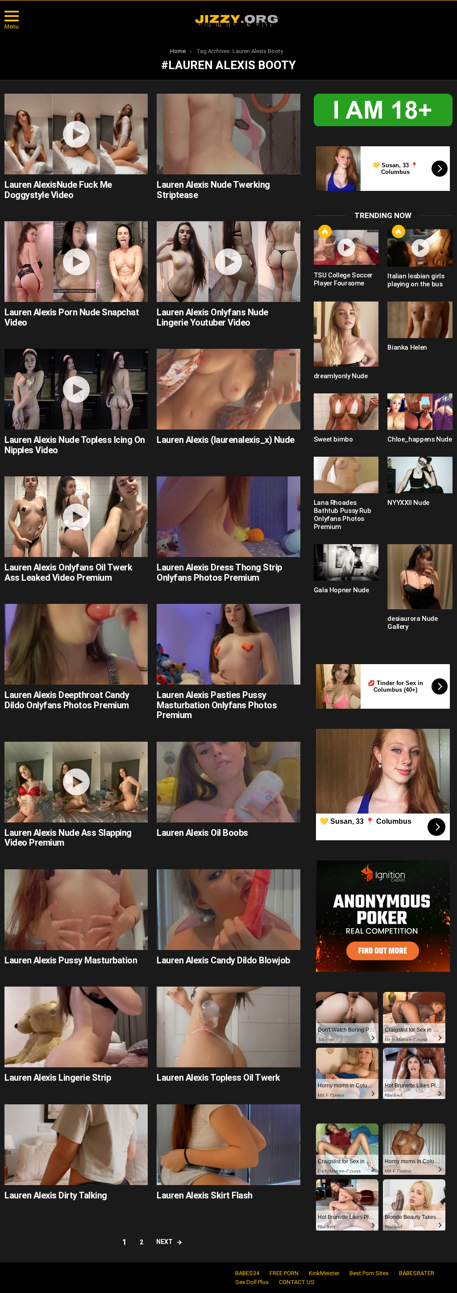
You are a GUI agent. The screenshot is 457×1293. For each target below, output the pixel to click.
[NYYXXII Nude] (420, 475)
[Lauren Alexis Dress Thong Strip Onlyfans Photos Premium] (228, 516)
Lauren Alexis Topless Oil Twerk (218, 1077)
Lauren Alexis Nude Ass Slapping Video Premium (68, 837)
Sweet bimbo (333, 439)
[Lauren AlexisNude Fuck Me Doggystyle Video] (76, 134)
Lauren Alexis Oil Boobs (202, 832)
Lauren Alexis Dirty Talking (55, 1195)
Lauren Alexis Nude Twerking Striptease (213, 189)
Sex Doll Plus (252, 1282)
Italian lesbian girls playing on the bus (415, 280)
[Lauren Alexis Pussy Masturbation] (76, 909)
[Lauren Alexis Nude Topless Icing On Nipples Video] (76, 389)
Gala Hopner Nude (341, 590)
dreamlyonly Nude (341, 376)
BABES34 (247, 1273)
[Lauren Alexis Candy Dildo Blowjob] (228, 909)
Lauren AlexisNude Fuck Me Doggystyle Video (58, 189)
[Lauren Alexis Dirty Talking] (76, 1144)
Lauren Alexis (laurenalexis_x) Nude (226, 439)
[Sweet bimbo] (346, 411)
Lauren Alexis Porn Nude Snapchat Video (71, 317)
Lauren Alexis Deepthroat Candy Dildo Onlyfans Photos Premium (66, 700)
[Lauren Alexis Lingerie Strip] (76, 1027)
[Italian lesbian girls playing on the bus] (420, 248)
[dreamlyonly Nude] (346, 334)
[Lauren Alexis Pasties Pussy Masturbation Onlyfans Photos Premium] (228, 644)
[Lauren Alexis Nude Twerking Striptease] (228, 134)
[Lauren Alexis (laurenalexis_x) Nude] (228, 389)
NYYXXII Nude (408, 503)
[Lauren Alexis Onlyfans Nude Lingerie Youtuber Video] (228, 261)
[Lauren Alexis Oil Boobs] (228, 782)
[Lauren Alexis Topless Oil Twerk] (228, 1027)
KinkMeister (324, 1273)
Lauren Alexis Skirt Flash (205, 1195)
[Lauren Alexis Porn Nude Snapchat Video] (76, 261)
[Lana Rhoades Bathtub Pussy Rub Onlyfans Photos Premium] (346, 475)
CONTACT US (297, 1282)
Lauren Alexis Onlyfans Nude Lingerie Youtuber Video (212, 317)
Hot (325, 231)
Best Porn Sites (369, 1273)
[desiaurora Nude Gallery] (420, 576)
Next (164, 1241)
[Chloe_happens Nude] (420, 411)
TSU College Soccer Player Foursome (343, 279)
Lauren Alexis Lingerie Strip (57, 1077)
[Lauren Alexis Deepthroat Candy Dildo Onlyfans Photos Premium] (76, 644)
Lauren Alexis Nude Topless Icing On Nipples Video (74, 444)
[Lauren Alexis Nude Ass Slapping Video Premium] (76, 782)
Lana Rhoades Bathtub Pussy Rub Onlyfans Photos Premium (342, 515)
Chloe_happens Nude (419, 439)
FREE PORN (284, 1273)
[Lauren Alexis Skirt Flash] (228, 1144)
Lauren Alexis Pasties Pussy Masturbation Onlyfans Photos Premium (217, 705)
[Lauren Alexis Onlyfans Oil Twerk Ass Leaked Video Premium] (76, 516)
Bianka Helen (407, 347)
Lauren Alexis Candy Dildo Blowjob (223, 960)
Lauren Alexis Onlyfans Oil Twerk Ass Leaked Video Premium (68, 572)
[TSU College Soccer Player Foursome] (346, 247)
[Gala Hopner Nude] (346, 562)
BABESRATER (416, 1273)
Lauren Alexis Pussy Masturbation (70, 960)
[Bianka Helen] (420, 320)
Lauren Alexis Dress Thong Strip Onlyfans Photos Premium (219, 572)
